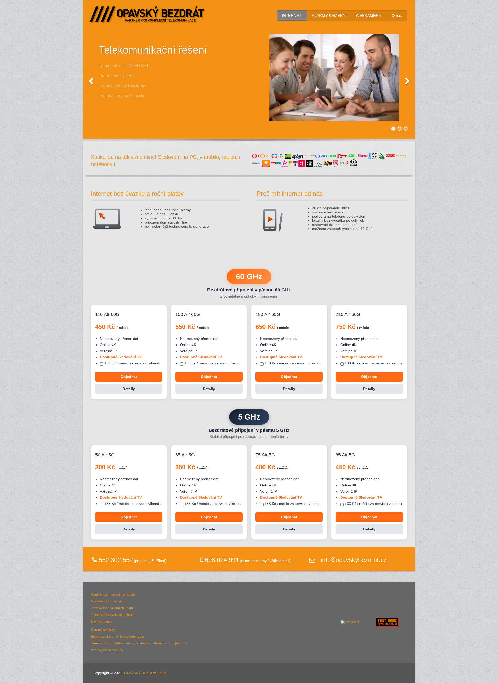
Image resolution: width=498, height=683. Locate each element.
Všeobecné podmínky (106, 601)
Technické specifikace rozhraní (112, 615)
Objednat (129, 377)
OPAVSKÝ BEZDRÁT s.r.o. (146, 673)
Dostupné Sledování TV (121, 357)
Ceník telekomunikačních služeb (114, 594)
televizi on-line (138, 157)
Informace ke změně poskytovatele (117, 636)
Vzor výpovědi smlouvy (107, 650)
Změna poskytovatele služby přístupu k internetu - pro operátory (139, 643)
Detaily (129, 389)
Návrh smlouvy (101, 621)
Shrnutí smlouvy (103, 630)
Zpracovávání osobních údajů (112, 608)
